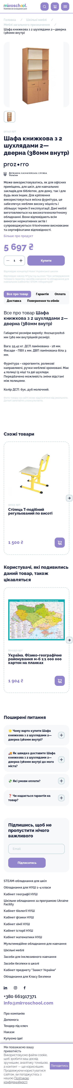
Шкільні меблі (14, 950)
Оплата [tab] (60, 294)
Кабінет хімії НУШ (17, 924)
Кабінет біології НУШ (19, 911)
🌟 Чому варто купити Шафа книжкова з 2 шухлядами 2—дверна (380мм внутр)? (30, 735)
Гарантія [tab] (42, 294)
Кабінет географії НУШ (21, 894)
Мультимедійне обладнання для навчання (35, 943)
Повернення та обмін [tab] (43, 301)
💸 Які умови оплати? (24, 781)
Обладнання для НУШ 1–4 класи (27, 887)
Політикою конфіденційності (16, 1080)
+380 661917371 (20, 996)
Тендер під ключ (16, 1026)
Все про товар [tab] (17, 294)
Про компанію (14, 1013)
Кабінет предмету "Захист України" (30, 970)
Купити (46, 260)
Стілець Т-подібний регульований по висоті (30, 511)
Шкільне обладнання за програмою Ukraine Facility (36, 902)
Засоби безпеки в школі (21, 963)
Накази (9, 1032)
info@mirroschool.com (28, 1003)
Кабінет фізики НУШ (19, 917)
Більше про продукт (18, 236)
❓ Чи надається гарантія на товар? (29, 798)
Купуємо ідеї (13, 1038)
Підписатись (27, 863)
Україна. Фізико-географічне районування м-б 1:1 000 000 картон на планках (35, 659)
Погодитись (59, 1065)
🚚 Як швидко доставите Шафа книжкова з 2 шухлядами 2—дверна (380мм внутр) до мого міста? (31, 759)
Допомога (11, 1020)
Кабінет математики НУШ (23, 937)
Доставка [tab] (14, 301)
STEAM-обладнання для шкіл (25, 881)
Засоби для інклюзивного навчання (30, 957)
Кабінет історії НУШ (18, 930)
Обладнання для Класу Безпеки (27, 976)
